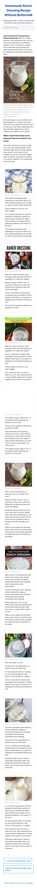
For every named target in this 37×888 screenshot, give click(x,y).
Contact (12, 883)
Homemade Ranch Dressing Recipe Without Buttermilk (18, 10)
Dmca (6, 883)
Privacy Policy (20, 883)
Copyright (29, 883)
